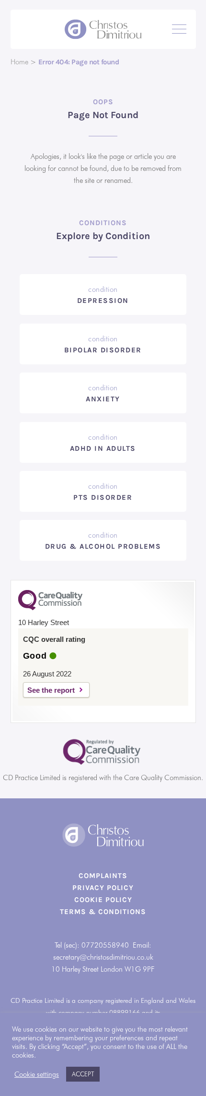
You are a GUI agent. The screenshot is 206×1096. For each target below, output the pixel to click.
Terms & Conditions (103, 911)
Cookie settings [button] (36, 1074)
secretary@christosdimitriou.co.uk (103, 957)
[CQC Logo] (50, 608)
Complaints (103, 875)
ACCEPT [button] (83, 1074)
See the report (51, 690)
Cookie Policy (103, 899)
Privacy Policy (103, 887)
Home (19, 62)
